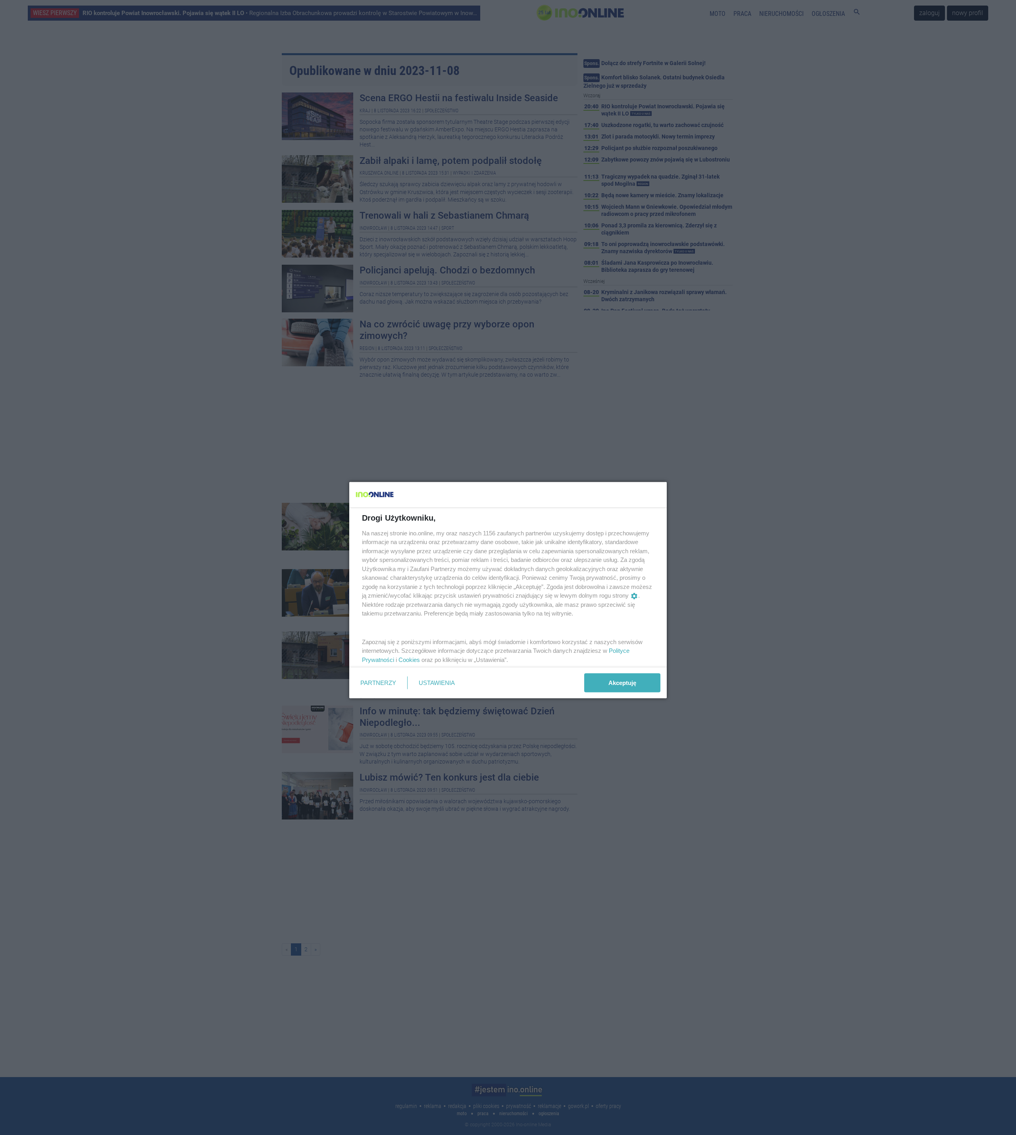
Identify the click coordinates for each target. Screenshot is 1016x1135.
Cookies (409, 659)
